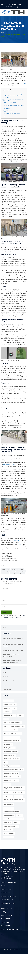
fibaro (15, 730)
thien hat (16, 822)
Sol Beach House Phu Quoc (8, 896)
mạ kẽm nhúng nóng (18, 792)
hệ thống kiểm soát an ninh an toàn (13, 769)
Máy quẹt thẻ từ (8, 110)
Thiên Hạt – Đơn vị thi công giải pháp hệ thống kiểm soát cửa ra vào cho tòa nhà (12, 114)
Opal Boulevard (5, 922)
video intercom (8, 837)
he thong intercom (9, 748)
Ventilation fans (7, 689)
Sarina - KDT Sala (5, 919)
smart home (7, 822)
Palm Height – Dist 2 (6, 915)
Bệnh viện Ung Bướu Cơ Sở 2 (8, 882)
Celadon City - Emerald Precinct (9, 929)
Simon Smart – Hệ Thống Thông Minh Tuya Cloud (11, 655)
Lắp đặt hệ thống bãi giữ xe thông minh (13, 788)
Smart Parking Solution (9, 681)
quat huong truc (8, 808)
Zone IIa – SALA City (6, 908)
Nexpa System (8, 796)
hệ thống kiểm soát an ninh (11, 766)
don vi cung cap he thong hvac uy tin (14, 726)
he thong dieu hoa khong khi (11, 740)
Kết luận (5, 116)
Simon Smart (19, 819)
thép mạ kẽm (7, 829)
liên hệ (3, 546)
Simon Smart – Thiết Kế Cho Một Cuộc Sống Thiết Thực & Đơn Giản (13, 661)
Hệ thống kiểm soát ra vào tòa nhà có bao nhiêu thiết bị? (13, 99)
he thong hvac (8, 744)
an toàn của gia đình (9, 704)
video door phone (9, 833)
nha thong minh (8, 804)
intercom (6, 784)
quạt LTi (19, 815)
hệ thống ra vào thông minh (17, 573)
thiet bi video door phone (10, 826)
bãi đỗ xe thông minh (9, 708)
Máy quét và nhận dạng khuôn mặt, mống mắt (14, 106)
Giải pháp (5, 676)
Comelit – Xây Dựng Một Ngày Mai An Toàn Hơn (13, 645)
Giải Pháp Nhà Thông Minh (11, 737)
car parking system (9, 715)
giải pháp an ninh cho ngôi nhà (12, 733)
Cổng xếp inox (8, 111)
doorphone (7, 730)
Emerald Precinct (5, 886)
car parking (7, 711)
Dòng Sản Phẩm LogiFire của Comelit (13, 650)
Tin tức (8, 32)
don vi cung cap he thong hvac (12, 722)
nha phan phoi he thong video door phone (13, 800)
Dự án (4, 672)
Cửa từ (6, 103)
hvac (5, 762)
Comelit (20, 715)
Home (2, 32)
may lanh (6, 792)
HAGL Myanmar (5, 912)
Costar (6, 719)
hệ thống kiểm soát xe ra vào (12, 777)
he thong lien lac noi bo (10, 751)
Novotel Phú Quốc (5, 892)
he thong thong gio (9, 755)
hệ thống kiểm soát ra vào (8, 571)
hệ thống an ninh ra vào (17, 569)
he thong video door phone (11, 758)
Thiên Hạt (16, 540)
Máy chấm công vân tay (10, 102)
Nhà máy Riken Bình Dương (8, 903)
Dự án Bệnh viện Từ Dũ (7, 899)
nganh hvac (19, 796)
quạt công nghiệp (9, 815)
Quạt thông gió (8, 819)
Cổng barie (7, 108)
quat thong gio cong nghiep (11, 811)
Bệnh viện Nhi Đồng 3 (6, 889)
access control (8, 701)
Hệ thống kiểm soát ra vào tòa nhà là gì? (12, 94)
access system (5, 569)
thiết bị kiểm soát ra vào (9, 464)
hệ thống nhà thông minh (10, 780)
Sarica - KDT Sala (5, 926)
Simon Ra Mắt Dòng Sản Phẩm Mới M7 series (13, 639)
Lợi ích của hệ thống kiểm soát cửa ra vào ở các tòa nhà (13, 96)
